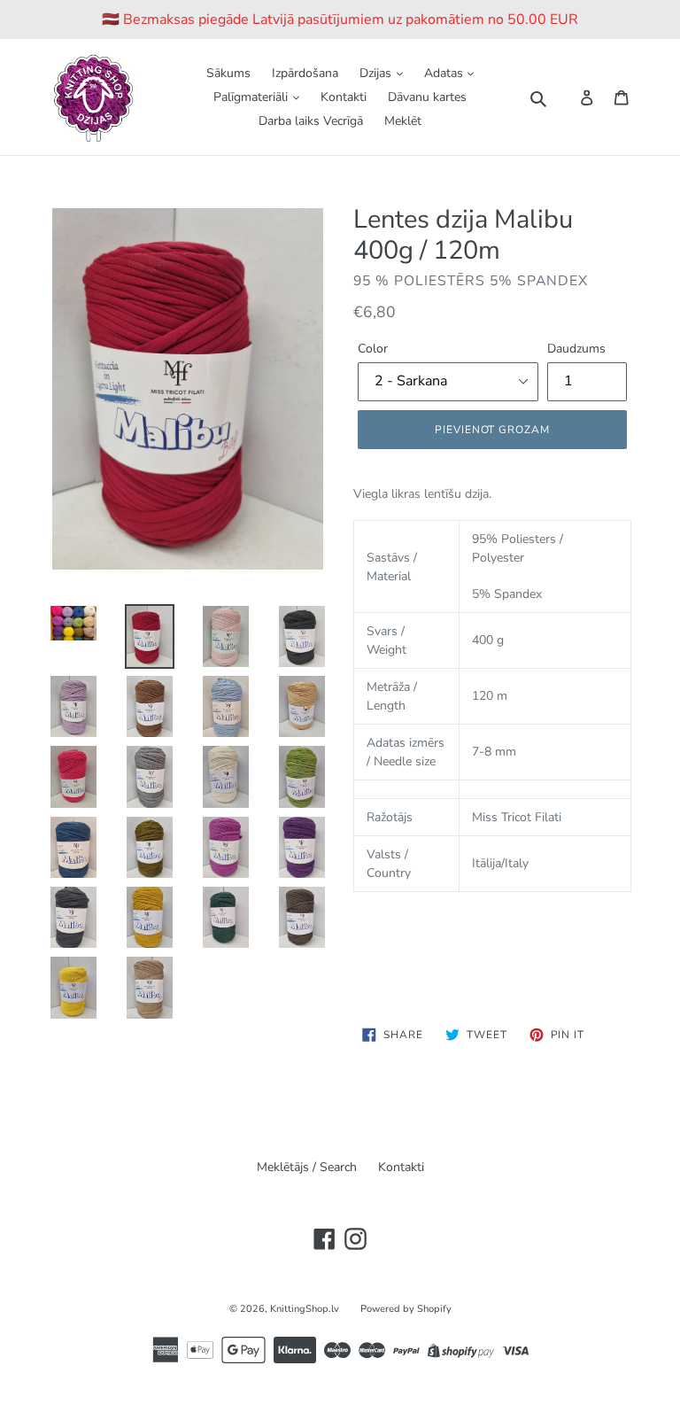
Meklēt (402, 120)
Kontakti (344, 97)
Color (373, 348)
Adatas (445, 73)
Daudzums (576, 348)
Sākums (228, 73)
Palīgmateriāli (252, 97)
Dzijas (377, 73)
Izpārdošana (305, 73)
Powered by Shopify (406, 1308)
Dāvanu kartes (427, 97)
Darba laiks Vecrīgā (311, 120)
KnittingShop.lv (304, 1308)
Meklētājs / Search (307, 1167)
